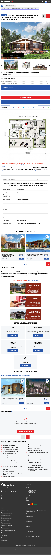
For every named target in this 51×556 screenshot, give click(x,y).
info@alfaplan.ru (31, 497)
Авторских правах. (31, 545)
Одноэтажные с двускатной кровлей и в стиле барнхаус (38, 470)
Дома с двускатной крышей (10, 462)
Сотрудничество (29, 531)
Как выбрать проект (5, 520)
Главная (2, 507)
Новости (28, 529)
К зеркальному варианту (12, 55)
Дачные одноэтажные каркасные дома (38, 459)
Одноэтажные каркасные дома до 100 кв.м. (38, 453)
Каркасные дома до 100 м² (10, 453)
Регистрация (5, 498)
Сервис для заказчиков (25, 323)
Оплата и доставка (8, 72)
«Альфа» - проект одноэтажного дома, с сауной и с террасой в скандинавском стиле (10, 399)
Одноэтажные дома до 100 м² (10, 449)
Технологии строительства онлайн (33, 513)
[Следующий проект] (28, 437)
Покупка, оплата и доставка (6, 512)
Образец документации (22, 72)
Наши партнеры (29, 516)
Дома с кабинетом (32, 446)
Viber (29, 500)
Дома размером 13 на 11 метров (11, 460)
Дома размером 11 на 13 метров (11, 459)
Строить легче (6, 163)
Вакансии (28, 534)
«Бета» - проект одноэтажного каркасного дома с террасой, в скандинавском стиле (8, 255)
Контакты (28, 526)
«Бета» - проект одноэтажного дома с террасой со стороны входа (35, 255)
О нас (27, 523)
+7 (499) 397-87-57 (32, 495)
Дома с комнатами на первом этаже (37, 444)
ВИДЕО (23, 164)
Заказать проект (26, 97)
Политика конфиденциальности (33, 536)
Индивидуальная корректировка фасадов (9, 532)
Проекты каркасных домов (9, 445)
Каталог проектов (4, 510)
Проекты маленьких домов (35, 450)
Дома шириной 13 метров (9, 457)
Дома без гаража (7, 464)
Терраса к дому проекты (9, 476)
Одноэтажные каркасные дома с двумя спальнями (38, 456)
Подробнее (8, 248)
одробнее (35, 280)
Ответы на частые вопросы (6, 517)
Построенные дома (30, 518)
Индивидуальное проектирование (8, 530)
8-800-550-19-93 (31, 489)
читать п (29, 280)
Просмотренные (4, 537)
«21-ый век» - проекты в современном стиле (12, 467)
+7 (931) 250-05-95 (32, 490)
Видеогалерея (29, 521)
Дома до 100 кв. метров (34, 448)
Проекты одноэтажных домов (10, 447)
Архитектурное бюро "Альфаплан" (5, 488)
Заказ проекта (4, 535)
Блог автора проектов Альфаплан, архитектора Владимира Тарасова (36, 511)
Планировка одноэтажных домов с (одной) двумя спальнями (37, 464)
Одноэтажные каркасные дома (11, 451)
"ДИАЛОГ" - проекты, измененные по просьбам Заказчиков (12, 470)
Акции (27, 539)
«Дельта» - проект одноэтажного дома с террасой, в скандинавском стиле (35, 399)
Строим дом (28, 507)
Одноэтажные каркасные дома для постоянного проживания (37, 461)
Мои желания (4, 540)
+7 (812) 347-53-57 (32, 492)
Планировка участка (5, 527)
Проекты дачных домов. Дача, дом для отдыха (13, 473)
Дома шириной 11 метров (9, 455)
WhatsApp (30, 498)
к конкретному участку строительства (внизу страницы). (19, 170)
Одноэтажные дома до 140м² (35, 467)
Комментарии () (7, 74)
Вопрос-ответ (35, 72)
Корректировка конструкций (7, 525)
